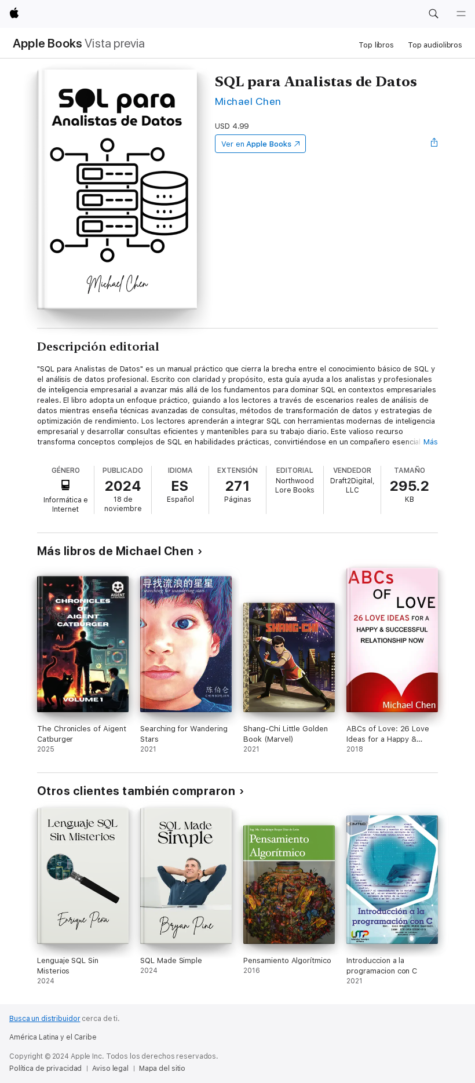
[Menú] (461, 14)
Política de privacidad (45, 1068)
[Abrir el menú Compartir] (434, 143)
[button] (433, 14)
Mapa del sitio (162, 1068)
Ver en (256, 144)
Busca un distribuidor (44, 1019)
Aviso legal (110, 1068)
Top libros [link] (376, 45)
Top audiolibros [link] (435, 45)
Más (430, 441)
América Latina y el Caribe (53, 1037)
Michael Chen (248, 101)
